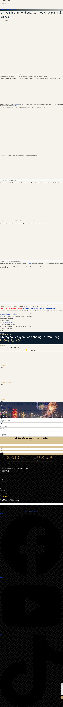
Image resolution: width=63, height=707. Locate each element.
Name (1, 442)
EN (5, 3)
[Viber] (62, 690)
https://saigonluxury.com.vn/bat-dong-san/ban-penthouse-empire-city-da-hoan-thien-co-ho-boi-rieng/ (39, 308)
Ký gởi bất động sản (3, 479)
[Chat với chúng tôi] (62, 694)
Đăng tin (1, 488)
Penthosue (16, 104)
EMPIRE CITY (3, 9)
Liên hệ (1, 495)
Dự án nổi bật (2, 490)
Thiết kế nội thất (3, 482)
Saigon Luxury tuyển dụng (4, 493)
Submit (2, 506)
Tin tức (14, 9)
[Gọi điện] (62, 684)
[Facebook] (62, 692)
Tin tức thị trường (3, 492)
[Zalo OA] (62, 686)
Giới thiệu (1, 486)
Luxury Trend (9, 9)
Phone (1, 450)
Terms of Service (33, 511)
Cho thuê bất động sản (4, 477)
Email (1, 446)
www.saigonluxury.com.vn (8, 322)
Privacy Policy (27, 511)
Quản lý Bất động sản (3, 481)
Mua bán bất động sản (4, 476)
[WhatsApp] (62, 688)
